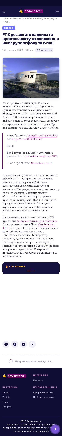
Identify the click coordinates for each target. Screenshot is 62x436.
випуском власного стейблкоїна (37, 221)
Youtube (6, 397)
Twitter (5, 402)
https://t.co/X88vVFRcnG (27, 139)
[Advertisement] (31, 305)
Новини (8, 28)
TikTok (5, 392)
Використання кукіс (43, 392)
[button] (4, 11)
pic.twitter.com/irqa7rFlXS (41, 156)
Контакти (38, 380)
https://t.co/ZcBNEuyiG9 (42, 135)
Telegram (7, 406)
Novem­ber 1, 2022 (41, 163)
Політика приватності (44, 397)
